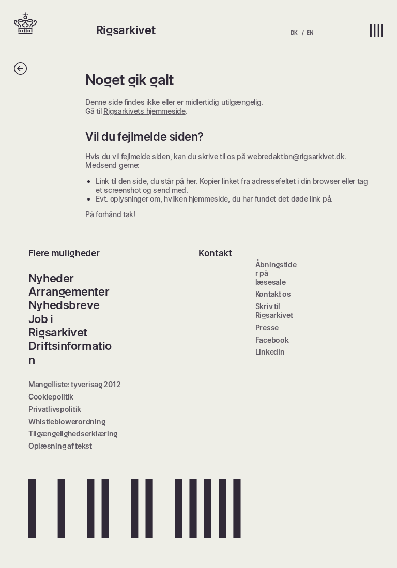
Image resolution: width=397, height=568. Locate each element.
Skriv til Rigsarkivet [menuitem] (274, 310)
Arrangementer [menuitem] (68, 291)
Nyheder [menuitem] (51, 278)
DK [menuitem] (294, 32)
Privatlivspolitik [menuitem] (54, 409)
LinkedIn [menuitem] (270, 351)
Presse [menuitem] (267, 327)
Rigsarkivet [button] (125, 30)
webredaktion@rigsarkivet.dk (295, 156)
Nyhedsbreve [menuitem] (64, 305)
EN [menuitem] (310, 32)
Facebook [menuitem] (272, 339)
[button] (55, 23)
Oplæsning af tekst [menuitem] (60, 445)
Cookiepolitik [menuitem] (50, 396)
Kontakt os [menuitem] (273, 293)
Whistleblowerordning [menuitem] (66, 421)
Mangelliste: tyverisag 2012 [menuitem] (74, 384)
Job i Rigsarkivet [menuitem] (57, 325)
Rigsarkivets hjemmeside (144, 110)
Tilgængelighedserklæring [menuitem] (72, 433)
